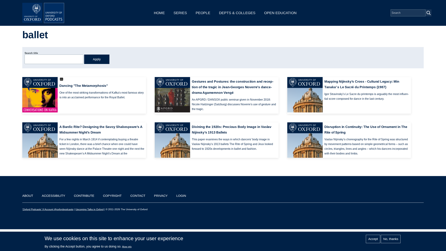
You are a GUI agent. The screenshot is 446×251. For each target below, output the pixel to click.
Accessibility (53, 195)
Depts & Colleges (237, 13)
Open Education (280, 13)
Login (181, 195)
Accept (373, 239)
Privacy (161, 195)
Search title (31, 53)
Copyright (112, 195)
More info (127, 246)
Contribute (84, 195)
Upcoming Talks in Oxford (89, 209)
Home (159, 13)
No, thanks (390, 239)
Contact (137, 195)
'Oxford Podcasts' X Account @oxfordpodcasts (47, 209)
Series (180, 13)
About (27, 195)
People (203, 13)
